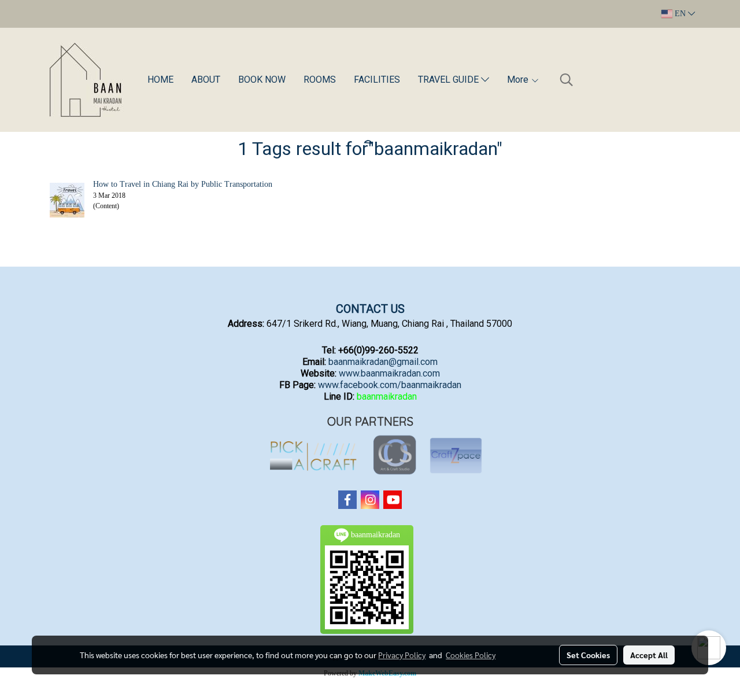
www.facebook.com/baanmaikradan (389, 384)
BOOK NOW (262, 79)
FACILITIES (377, 79)
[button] (566, 80)
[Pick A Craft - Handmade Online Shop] (312, 455)
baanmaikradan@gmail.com (383, 361)
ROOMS (320, 79)
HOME (160, 79)
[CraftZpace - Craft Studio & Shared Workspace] (456, 455)
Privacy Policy (402, 655)
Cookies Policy (470, 655)
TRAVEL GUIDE (449, 79)
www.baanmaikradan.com (389, 373)
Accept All (649, 655)
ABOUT (205, 79)
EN (680, 13)
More (519, 79)
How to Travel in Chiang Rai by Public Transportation (182, 184)
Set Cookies (588, 655)
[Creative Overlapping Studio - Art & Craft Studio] (395, 455)
